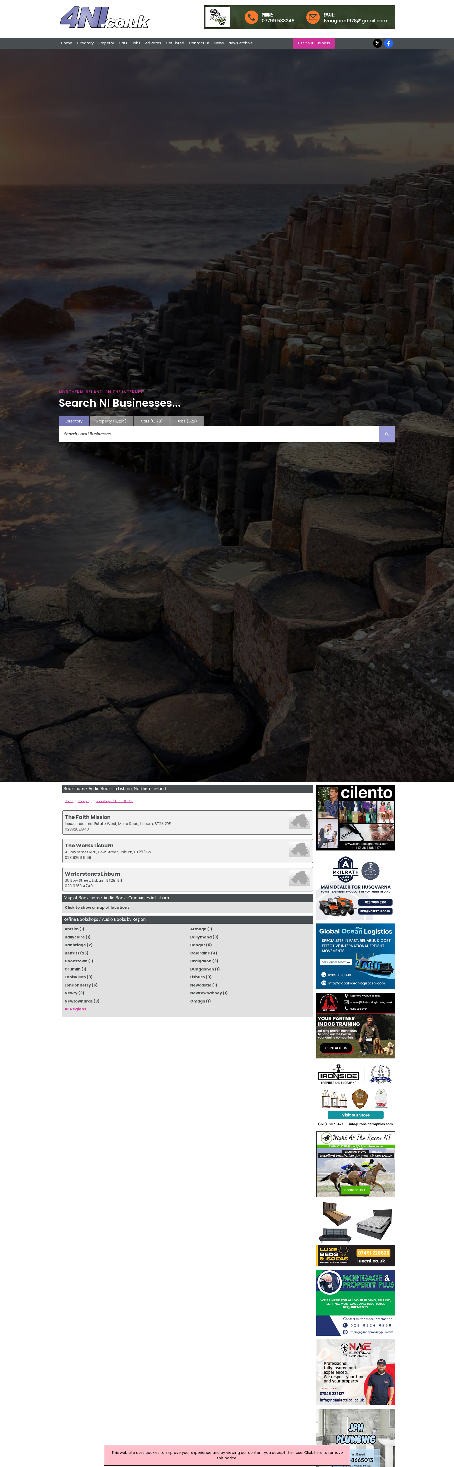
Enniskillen (75, 977)
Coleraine (200, 953)
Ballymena (201, 937)
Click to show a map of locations (97, 907)
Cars (123, 43)
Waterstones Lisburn (92, 874)
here (318, 1452)
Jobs (136, 43)
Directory (85, 43)
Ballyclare (75, 937)
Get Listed (175, 43)
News (219, 43)
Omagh (197, 1001)
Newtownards (79, 1001)
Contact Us (199, 43)
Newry (71, 993)
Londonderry (78, 985)
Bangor (197, 945)
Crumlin (73, 969)
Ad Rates (153, 43)
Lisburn (197, 977)
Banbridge (75, 945)
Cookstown (76, 961)
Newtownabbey (206, 993)
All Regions (75, 1009)
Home (66, 43)
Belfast (72, 953)
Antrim (72, 929)
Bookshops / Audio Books (114, 801)
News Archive (241, 43)
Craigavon (200, 961)
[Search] (387, 434)
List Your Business (314, 43)
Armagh (198, 929)
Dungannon (202, 969)
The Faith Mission (88, 817)
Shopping (84, 801)
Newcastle (200, 985)
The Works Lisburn (89, 845)
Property (106, 43)
